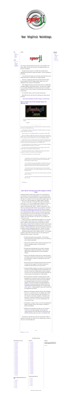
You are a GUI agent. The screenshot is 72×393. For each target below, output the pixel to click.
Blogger (40, 390)
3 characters (16, 380)
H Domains (16, 352)
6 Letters (31, 381)
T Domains (16, 367)
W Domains (16, 371)
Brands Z (46, 312)
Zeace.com (29, 159)
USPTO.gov (27, 284)
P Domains (16, 362)
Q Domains (16, 363)
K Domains (16, 356)
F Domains (31, 348)
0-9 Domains (16, 342)
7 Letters (16, 385)
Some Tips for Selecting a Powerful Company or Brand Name (16, 64)
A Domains (16, 343)
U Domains (16, 368)
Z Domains (31, 373)
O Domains (16, 361)
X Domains (16, 372)
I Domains (16, 353)
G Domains (16, 351)
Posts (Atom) (27, 332)
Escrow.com (43, 169)
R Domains (31, 363)
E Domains (16, 348)
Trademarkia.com (28, 285)
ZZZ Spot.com (38, 311)
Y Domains (16, 373)
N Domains (31, 358)
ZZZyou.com (45, 311)
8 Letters (16, 386)
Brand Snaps (56, 60)
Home (36, 330)
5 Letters (16, 382)
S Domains (16, 366)
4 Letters (16, 381)
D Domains (16, 347)
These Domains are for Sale (56, 55)
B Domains (31, 343)
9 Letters (16, 387)
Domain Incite (29, 226)
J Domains (31, 353)
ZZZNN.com (27, 312)
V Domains (31, 368)
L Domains (16, 357)
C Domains (16, 346)
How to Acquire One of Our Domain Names (16, 55)
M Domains (16, 358)
